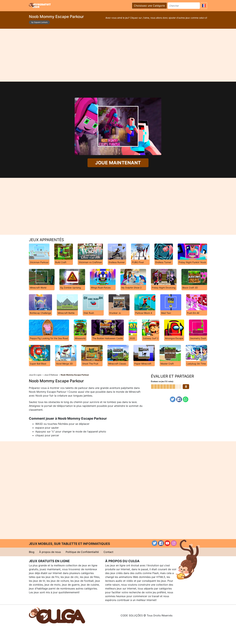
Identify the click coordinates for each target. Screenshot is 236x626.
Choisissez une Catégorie (149, 5)
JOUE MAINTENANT (118, 162)
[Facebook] (179, 399)
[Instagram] (174, 543)
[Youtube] (167, 543)
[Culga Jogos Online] (57, 615)
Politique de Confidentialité (82, 552)
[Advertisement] (118, 55)
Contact (108, 552)
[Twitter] (172, 399)
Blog (31, 552)
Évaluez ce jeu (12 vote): (162, 381)
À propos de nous (50, 552)
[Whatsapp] (185, 399)
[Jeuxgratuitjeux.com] (40, 5)
